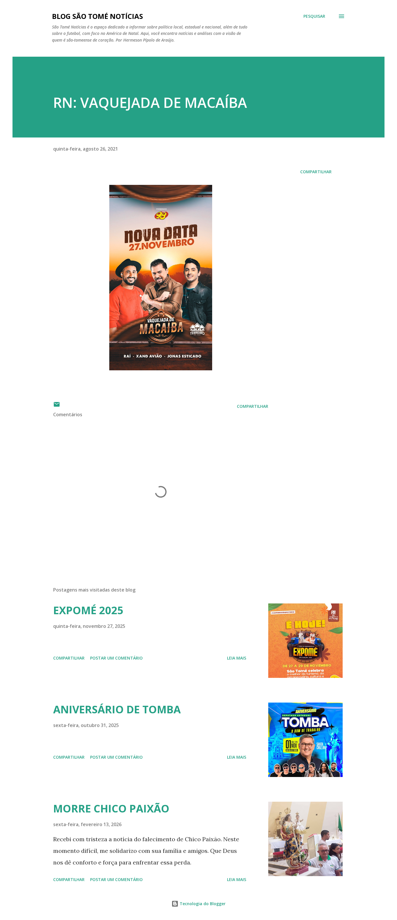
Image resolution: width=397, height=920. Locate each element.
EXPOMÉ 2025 (88, 610)
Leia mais (236, 658)
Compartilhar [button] (316, 171)
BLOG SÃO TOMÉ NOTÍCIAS (97, 16)
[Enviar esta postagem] (56, 406)
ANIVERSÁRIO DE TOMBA (117, 709)
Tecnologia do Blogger (202, 903)
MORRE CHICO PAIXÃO (111, 808)
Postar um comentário (116, 658)
